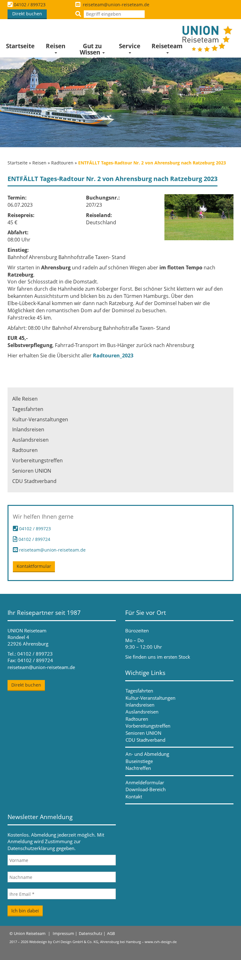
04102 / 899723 (30, 5)
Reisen (55, 46)
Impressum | (65, 933)
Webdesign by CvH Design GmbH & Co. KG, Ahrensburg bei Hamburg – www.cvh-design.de (103, 941)
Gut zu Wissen (91, 49)
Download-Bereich (146, 789)
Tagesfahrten (27, 409)
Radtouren (62, 163)
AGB (111, 933)
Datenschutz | (92, 933)
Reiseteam (167, 46)
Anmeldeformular (145, 782)
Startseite (20, 46)
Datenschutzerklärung (31, 848)
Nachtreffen (138, 768)
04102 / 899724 (33, 539)
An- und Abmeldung (147, 754)
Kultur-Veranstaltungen (40, 419)
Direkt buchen (27, 14)
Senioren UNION (31, 470)
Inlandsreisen (28, 429)
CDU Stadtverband (34, 481)
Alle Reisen (25, 398)
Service (129, 46)
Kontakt (134, 796)
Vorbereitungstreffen (37, 460)
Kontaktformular (34, 566)
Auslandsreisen (30, 439)
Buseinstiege (139, 761)
